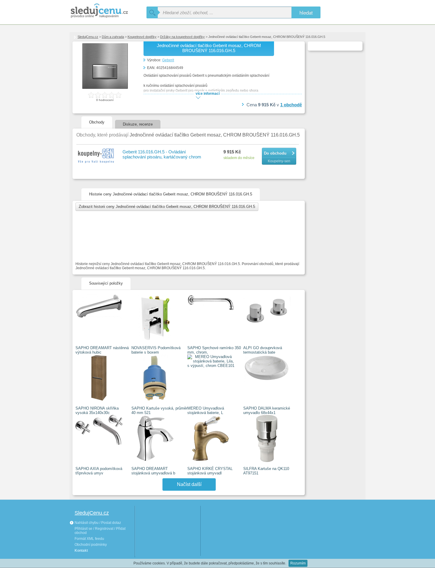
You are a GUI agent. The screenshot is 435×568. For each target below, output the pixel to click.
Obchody (96, 122)
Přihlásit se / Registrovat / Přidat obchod (100, 531)
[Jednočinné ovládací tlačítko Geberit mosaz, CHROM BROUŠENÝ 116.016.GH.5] (105, 88)
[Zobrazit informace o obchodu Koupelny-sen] (96, 156)
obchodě (291, 104)
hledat (306, 12)
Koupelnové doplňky (142, 36)
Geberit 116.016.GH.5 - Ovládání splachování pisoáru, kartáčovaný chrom (162, 154)
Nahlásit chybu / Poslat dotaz (97, 523)
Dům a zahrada (113, 36)
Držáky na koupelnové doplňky (182, 36)
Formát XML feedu (89, 539)
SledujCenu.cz (88, 36)
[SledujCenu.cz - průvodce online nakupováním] (108, 11)
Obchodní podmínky (91, 545)
